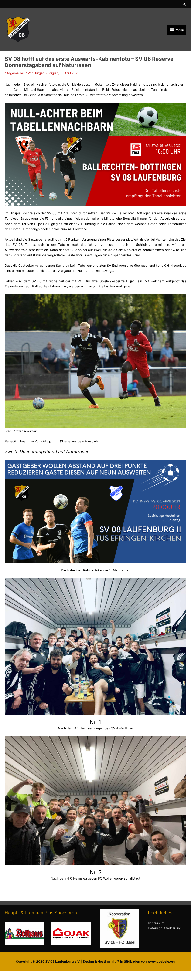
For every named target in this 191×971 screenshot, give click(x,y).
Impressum (156, 923)
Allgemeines (16, 73)
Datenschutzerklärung (164, 928)
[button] (184, 4)
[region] (48, 933)
